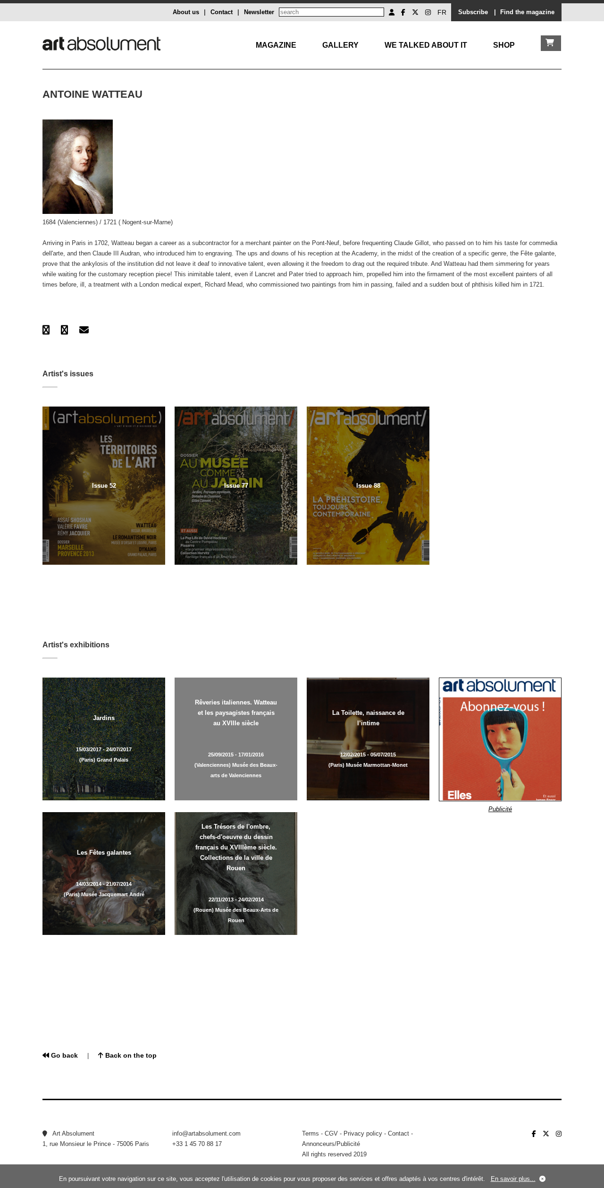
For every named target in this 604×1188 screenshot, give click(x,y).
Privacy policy (363, 1133)
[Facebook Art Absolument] (403, 12)
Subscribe (473, 12)
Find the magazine (527, 12)
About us (186, 12)
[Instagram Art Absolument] (428, 12)
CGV (331, 1133)
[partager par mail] (84, 330)
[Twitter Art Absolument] (415, 12)
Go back (63, 1055)
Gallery (340, 45)
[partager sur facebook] (46, 330)
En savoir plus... (513, 1178)
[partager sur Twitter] (64, 330)
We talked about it (426, 45)
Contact (221, 12)
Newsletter (259, 12)
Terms (310, 1133)
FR (441, 12)
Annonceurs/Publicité (331, 1143)
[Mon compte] (391, 12)
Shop (504, 45)
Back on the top (130, 1055)
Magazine (276, 45)
